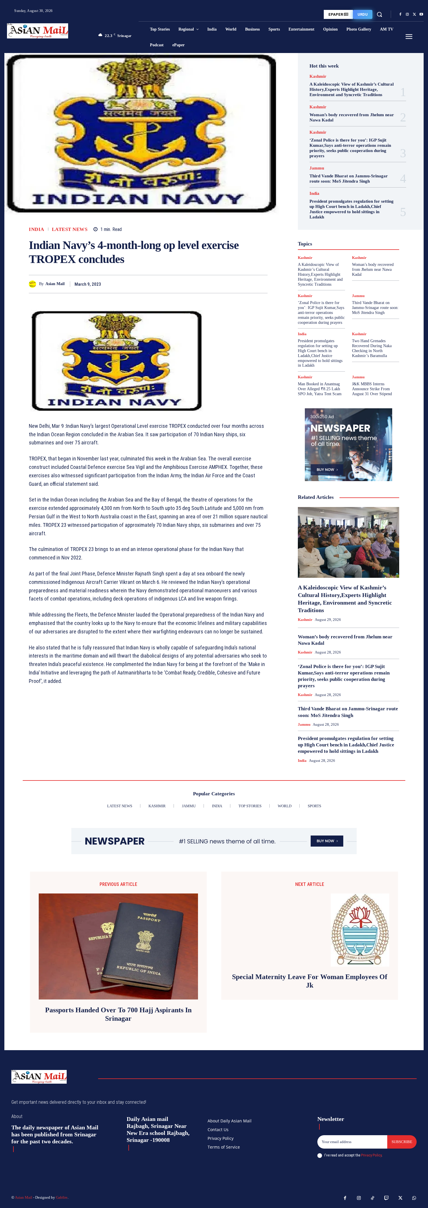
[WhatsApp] (262, 284)
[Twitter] (414, 14)
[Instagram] (407, 14)
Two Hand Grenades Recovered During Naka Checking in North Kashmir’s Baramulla (372, 348)
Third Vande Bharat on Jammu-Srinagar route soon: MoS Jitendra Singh (348, 178)
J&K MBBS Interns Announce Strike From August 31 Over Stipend (372, 389)
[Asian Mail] (34, 284)
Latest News (70, 229)
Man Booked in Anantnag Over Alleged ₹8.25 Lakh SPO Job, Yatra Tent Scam (320, 389)
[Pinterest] (248, 284)
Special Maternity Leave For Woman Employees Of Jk (309, 981)
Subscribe (402, 1142)
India (36, 229)
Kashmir (317, 76)
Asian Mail (55, 284)
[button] (379, 14)
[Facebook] (400, 14)
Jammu (316, 168)
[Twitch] (386, 1198)
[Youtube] (421, 14)
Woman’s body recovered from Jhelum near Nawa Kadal (373, 269)
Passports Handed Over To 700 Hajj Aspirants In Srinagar (118, 1014)
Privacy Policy (371, 1155)
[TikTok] (372, 1198)
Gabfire (62, 1197)
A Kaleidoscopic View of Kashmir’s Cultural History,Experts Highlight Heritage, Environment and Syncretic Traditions (351, 89)
